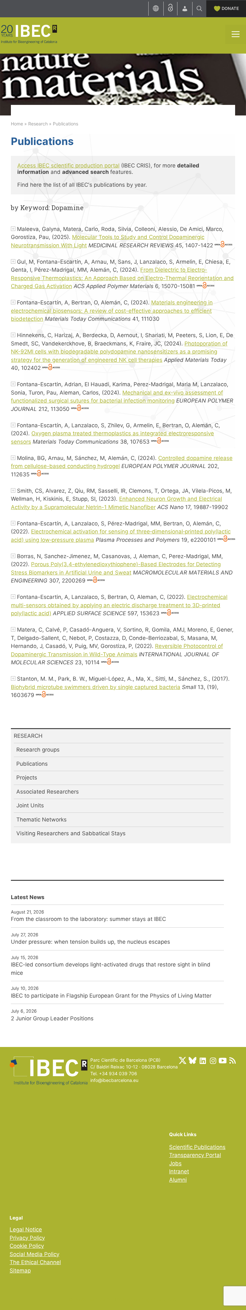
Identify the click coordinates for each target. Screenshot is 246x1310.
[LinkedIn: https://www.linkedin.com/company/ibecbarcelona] (202, 1060)
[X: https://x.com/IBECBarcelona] (182, 1060)
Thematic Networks (41, 819)
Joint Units (30, 805)
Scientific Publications (197, 1147)
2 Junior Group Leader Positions (52, 1018)
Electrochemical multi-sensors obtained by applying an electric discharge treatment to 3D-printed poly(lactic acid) (119, 605)
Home (17, 123)
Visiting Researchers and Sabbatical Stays (71, 833)
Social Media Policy (34, 1254)
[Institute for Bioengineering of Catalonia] (29, 33)
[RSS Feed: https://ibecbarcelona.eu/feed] (232, 1060)
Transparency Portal (195, 1155)
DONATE (230, 8)
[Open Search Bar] (199, 8)
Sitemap (20, 1270)
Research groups (38, 749)
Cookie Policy (27, 1246)
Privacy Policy (27, 1238)
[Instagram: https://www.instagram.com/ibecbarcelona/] (213, 1060)
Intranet (179, 1171)
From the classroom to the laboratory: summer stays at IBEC (88, 919)
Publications (32, 764)
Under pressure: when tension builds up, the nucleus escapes (90, 942)
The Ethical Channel (35, 1262)
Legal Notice (26, 1229)
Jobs (175, 1163)
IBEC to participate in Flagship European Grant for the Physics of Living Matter (111, 995)
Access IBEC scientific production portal (68, 165)
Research (38, 123)
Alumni (178, 1180)
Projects (26, 777)
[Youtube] (222, 1060)
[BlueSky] (192, 1060)
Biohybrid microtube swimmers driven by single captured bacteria (95, 687)
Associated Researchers (47, 791)
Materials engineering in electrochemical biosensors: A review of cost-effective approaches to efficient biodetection (112, 310)
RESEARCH (28, 736)
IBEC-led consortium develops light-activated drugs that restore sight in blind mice (110, 968)
